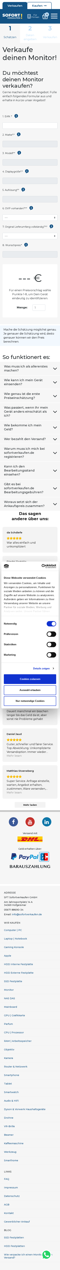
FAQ (6, 1179)
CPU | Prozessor (14, 1032)
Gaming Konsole (14, 947)
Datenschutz (12, 1196)
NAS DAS (9, 998)
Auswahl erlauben (30, 690)
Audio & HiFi (11, 1100)
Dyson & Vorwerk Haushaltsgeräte (25, 1109)
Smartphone (11, 1075)
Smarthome (11, 1160)
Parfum (8, 1023)
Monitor (9, 989)
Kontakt (9, 1213)
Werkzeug (10, 1151)
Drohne (8, 1117)
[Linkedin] (46, 821)
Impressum (11, 1187)
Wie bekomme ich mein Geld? (23, 427)
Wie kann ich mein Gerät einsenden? (23, 382)
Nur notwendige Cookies (30, 700)
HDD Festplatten (14, 1246)
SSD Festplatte (13, 981)
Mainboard (10, 1006)
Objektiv (9, 1049)
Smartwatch (11, 1092)
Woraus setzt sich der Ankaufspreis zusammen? (24, 504)
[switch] (51, 634)
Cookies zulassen (30, 679)
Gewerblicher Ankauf (17, 1221)
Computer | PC (13, 930)
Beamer (9, 1134)
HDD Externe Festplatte (19, 972)
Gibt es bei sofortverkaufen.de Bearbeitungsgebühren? (23, 488)
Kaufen (37, 5)
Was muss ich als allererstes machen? (26, 368)
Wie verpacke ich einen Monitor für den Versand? (28, 1256)
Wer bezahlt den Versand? (25, 439)
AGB (6, 1204)
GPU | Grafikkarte (14, 1015)
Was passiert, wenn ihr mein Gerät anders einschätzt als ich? (26, 411)
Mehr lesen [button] (14, 755)
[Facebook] (13, 821)
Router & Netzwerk (15, 1066)
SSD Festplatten (14, 1237)
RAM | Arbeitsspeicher (18, 1041)
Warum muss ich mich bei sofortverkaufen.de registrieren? (24, 453)
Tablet (8, 1083)
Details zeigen (41, 668)
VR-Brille (9, 1126)
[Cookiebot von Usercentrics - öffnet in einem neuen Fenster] (42, 566)
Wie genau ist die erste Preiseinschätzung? (22, 396)
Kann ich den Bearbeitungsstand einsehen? (19, 470)
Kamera (8, 1058)
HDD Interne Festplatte (18, 964)
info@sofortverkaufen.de (27, 914)
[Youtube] (30, 821)
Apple (7, 955)
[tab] (10, 33)
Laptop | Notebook (15, 938)
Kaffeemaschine (14, 1143)
